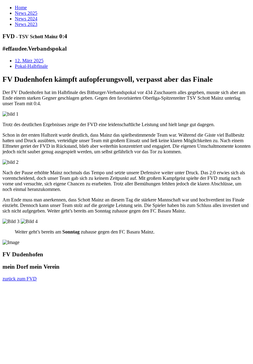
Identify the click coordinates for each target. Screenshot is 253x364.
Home (21, 7)
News (26, 13)
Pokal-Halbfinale (31, 66)
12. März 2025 (29, 60)
